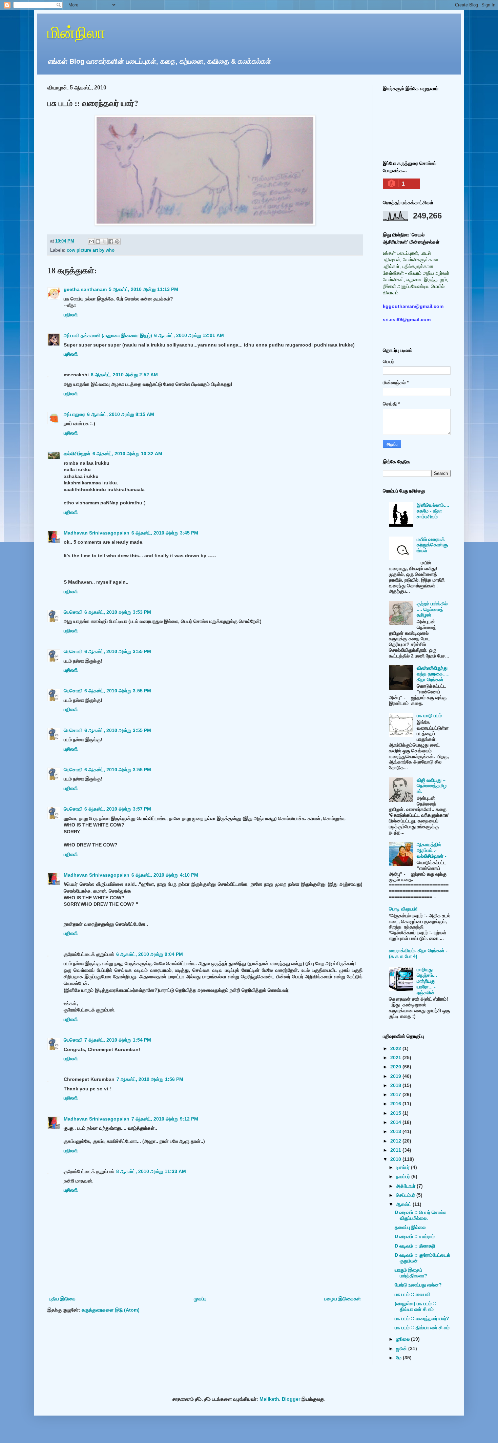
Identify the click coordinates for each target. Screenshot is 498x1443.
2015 (396, 1113)
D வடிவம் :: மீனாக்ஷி (415, 1246)
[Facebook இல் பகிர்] (110, 241)
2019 (396, 1076)
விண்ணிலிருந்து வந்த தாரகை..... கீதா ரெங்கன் (433, 673)
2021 (396, 1057)
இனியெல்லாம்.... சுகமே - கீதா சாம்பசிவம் (433, 510)
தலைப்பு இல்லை (410, 1227)
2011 (396, 1150)
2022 (396, 1048)
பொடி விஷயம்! (403, 909)
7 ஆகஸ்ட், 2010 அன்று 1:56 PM (150, 1079)
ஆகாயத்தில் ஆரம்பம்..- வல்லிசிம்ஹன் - (432, 850)
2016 (396, 1103)
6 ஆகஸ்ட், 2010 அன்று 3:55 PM (117, 651)
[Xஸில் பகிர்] (104, 241)
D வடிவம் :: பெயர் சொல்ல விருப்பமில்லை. (420, 1215)
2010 (396, 1159)
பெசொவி (73, 612)
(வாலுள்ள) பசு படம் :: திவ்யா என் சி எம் (415, 1306)
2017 (396, 1094)
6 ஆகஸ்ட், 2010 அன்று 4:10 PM (164, 875)
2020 (396, 1066)
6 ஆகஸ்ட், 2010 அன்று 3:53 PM (117, 612)
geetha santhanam (85, 289)
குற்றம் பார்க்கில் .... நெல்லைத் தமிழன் (432, 609)
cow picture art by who (91, 250)
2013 (396, 1131)
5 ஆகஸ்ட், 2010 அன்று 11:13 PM (143, 289)
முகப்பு (200, 1298)
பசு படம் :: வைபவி (412, 1294)
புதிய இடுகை (62, 1298)
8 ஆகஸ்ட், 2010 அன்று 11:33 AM (151, 1171)
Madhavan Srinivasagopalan (96, 533)
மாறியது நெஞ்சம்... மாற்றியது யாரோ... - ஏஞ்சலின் (427, 981)
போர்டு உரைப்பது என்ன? (418, 1285)
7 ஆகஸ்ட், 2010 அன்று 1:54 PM (117, 1040)
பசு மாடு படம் (429, 715)
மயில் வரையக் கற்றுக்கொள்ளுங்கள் (432, 545)
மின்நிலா (76, 32)
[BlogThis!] (98, 241)
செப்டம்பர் (406, 1195)
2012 (396, 1141)
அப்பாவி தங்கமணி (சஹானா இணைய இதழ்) (108, 335)
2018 (396, 1085)
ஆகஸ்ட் (404, 1204)
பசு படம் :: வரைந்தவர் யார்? (422, 1318)
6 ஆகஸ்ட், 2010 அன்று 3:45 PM (164, 533)
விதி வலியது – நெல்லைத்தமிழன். (432, 785)
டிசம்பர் (403, 1167)
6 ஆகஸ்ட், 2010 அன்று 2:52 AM (124, 374)
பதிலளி (71, 314)
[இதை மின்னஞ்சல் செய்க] (91, 241)
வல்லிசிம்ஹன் (77, 453)
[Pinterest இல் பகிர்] (117, 241)
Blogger (291, 1399)
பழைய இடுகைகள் (342, 1298)
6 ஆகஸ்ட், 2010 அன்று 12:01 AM (189, 335)
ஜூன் (402, 1348)
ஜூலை (403, 1339)
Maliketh (269, 1399)
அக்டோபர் (406, 1186)
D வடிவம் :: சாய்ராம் (415, 1236)
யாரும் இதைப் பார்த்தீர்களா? (411, 1272)
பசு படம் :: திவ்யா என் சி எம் (422, 1327)
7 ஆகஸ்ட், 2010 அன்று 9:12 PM (164, 1119)
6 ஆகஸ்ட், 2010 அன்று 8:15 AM (120, 414)
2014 (396, 1122)
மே (399, 1357)
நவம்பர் (403, 1176)
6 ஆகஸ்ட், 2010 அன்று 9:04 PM (149, 954)
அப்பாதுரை (74, 414)
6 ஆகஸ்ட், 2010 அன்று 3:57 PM (117, 809)
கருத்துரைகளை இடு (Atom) (111, 1310)
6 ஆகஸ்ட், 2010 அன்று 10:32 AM (127, 453)
